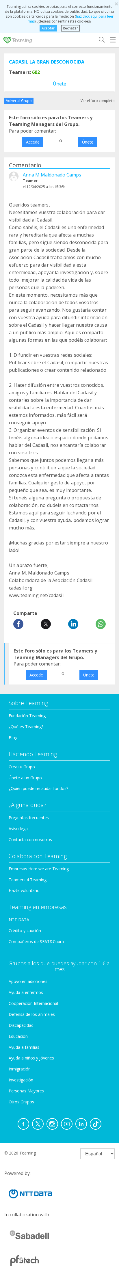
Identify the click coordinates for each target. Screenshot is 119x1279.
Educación (18, 1036)
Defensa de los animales (32, 1014)
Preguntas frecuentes (29, 817)
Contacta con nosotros (30, 839)
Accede (33, 142)
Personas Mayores (26, 1091)
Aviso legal (19, 828)
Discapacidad (21, 1025)
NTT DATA (19, 919)
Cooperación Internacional (33, 1003)
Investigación (21, 1080)
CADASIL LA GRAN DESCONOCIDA (46, 62)
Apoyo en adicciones (28, 981)
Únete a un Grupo (25, 777)
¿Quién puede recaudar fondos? (38, 788)
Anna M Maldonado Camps (52, 175)
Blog (13, 737)
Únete (59, 84)
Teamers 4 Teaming (28, 879)
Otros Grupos (21, 1102)
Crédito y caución (25, 930)
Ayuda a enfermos (26, 992)
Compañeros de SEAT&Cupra (36, 941)
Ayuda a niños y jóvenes (31, 1058)
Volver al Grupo (19, 100)
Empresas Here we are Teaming (39, 868)
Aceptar (48, 28)
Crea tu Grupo (22, 766)
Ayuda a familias (24, 1047)
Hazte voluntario (24, 890)
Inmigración (20, 1069)
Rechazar (70, 28)
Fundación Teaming (27, 715)
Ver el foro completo (98, 100)
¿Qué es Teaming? (26, 726)
